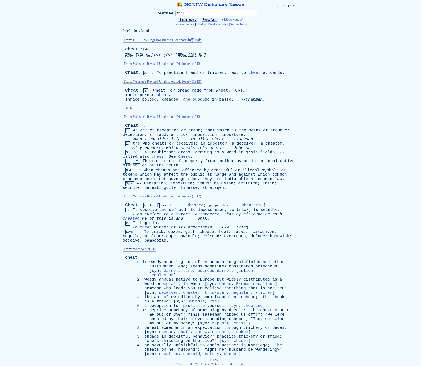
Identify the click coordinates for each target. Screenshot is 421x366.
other (278, 262)
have (173, 179)
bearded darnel (214, 271)
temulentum (161, 275)
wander (231, 354)
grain (252, 152)
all (201, 139)
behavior (202, 336)
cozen (174, 232)
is (234, 130)
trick (182, 135)
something (235, 288)
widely (234, 279)
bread (183, 90)
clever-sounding (208, 319)
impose (205, 210)
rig (213, 301)
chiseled (274, 319)
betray (212, 354)
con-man (268, 310)
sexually (161, 345)
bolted (149, 99)
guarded (189, 179)
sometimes (216, 266)
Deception (155, 183)
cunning (261, 214)
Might (211, 349)
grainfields (247, 262)
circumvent (265, 232)
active (287, 161)
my (175, 323)
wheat (222, 90)
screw (201, 332)
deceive (148, 210)
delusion (223, 183)
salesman (212, 314)
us (243, 314)
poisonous (266, 266)
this (161, 218)
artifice (247, 183)
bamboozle (155, 240)
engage (151, 336)
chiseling (172, 341)
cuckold (191, 354)
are (176, 170)
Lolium (246, 271)
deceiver (246, 143)
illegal (251, 170)
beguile (148, 223)
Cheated (195, 205)
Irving (241, 227)
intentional (264, 161)
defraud (177, 210)
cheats (159, 143)
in (214, 99)
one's (213, 345)
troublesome (162, 152)
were (279, 314)
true (282, 288)
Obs (239, 90)
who (146, 143)
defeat (151, 327)
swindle (131, 188)
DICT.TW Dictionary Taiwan (213, 4)
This (195, 314)
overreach (235, 236)
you (191, 288)
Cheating (251, 205)
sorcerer (209, 214)
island (176, 218)
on (188, 341)
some (207, 297)
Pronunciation (185, 24)
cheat (131, 49)
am (139, 214)
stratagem (213, 188)
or (202, 73)
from (209, 90)
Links (240, 364)
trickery (217, 73)
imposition (205, 135)
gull (190, 232)
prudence (132, 179)
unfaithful (185, 345)
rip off (220, 323)
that (210, 130)
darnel (171, 271)
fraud (192, 73)
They (258, 319)
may (157, 174)
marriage (258, 345)
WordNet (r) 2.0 (144, 249)
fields (267, 152)
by (239, 161)
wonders (152, 148)
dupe (171, 236)
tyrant (183, 214)
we (270, 314)
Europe (207, 279)
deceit (151, 188)
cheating (253, 306)
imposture (232, 135)
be (146, 345)
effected (192, 170)
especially (169, 284)
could (150, 179)
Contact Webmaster (213, 364)
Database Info (217, 24)
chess (158, 156)
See (172, 156)
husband (186, 349)
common (279, 174)
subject (152, 214)
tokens (130, 174)
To (159, 73)
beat (284, 310)
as (234, 73)
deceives (186, 143)
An (135, 130)
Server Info (238, 24)
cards (276, 73)
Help (201, 24)
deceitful (222, 170)
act (143, 130)
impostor (217, 143)
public (197, 174)
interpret (208, 148)
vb (229, 205)
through (232, 327)
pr (217, 205)
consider (159, 139)
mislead (152, 236)
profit (190, 306)
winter (161, 227)
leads (179, 288)
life (176, 139)
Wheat (159, 90)
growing (203, 152)
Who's (153, 341)
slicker (263, 292)
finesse (189, 188)
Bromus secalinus (255, 284)
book (279, 297)
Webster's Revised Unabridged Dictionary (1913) (167, 63)
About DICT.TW (187, 364)
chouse (207, 232)
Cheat (131, 72)
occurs (217, 262)
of (152, 130)
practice (173, 73)
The (146, 161)
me (144, 218)
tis (191, 139)
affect (171, 174)
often (201, 262)
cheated (131, 218)
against (247, 174)
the (242, 130)
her (172, 349)
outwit (240, 232)
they (207, 179)
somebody (178, 310)
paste (225, 99)
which (223, 130)
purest (147, 95)
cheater (274, 143)
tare (188, 271)
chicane (220, 332)
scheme (248, 297)
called (130, 156)
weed (231, 152)
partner (230, 345)
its (182, 227)
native (183, 279)
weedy (155, 262)
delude (258, 236)
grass (184, 152)
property (193, 161)
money (187, 323)
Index (231, 364)
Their (131, 95)
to (243, 73)
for (177, 306)
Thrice (132, 99)
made (197, 90)
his (247, 214)
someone (152, 288)
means (255, 130)
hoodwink (279, 236)
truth (172, 165)
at (265, 73)
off (251, 314)
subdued (201, 99)
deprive (157, 310)
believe (213, 288)
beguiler (241, 292)
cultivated (161, 266)
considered (241, 266)
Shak (202, 218)
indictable (236, 179)
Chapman (254, 99)
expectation (208, 327)
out (160, 314)
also (144, 156)
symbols (270, 170)
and (186, 99)
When (137, 139)
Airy (137, 148)
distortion (135, 165)
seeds (196, 266)
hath (277, 214)
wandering (266, 349)
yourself (217, 306)
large (220, 174)
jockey (241, 332)
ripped (231, 314)
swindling (182, 297)
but (220, 279)
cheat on (168, 354)
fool (223, 232)
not (162, 179)
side (207, 341)
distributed (256, 279)
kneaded (169, 99)
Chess (184, 156)
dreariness (200, 227)
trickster (216, 292)
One (136, 143)
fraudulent (226, 297)
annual (171, 262)
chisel (241, 323)
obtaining (163, 161)
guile (170, 188)
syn (155, 271)
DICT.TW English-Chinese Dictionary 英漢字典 (167, 40)
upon (220, 210)
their (182, 319)
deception (168, 130)
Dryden (246, 139)
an (202, 143)
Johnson (242, 148)
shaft (184, 332)
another (225, 161)
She (278, 345)
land (181, 266)
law (278, 179)
